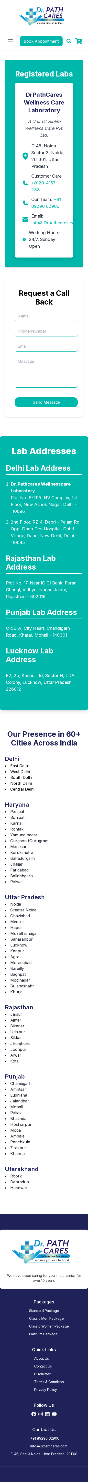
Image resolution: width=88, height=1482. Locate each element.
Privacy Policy (45, 1389)
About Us (41, 1358)
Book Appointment (41, 41)
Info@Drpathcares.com (54, 222)
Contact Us (43, 1366)
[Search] (68, 41)
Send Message (46, 402)
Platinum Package (43, 1334)
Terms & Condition (49, 1382)
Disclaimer (42, 1374)
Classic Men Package (46, 1318)
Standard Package (44, 1311)
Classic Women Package (49, 1326)
